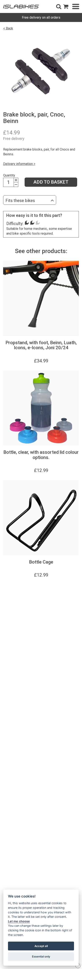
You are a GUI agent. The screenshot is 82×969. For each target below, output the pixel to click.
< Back (8, 28)
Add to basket (50, 182)
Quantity (9, 175)
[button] (58, 6)
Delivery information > (19, 164)
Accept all (41, 946)
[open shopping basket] (65, 6)
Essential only (41, 956)
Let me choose (19, 921)
